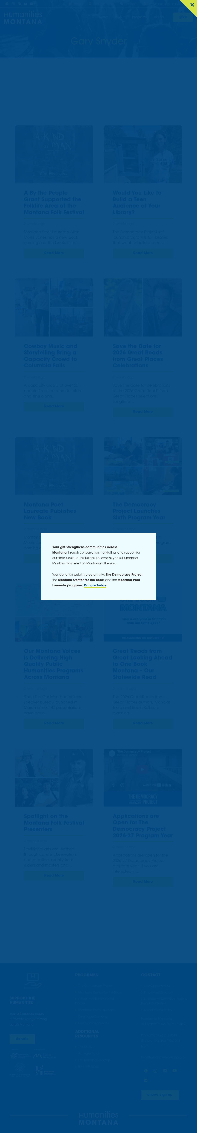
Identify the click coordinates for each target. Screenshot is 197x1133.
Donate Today (95, 585)
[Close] (188, 8)
